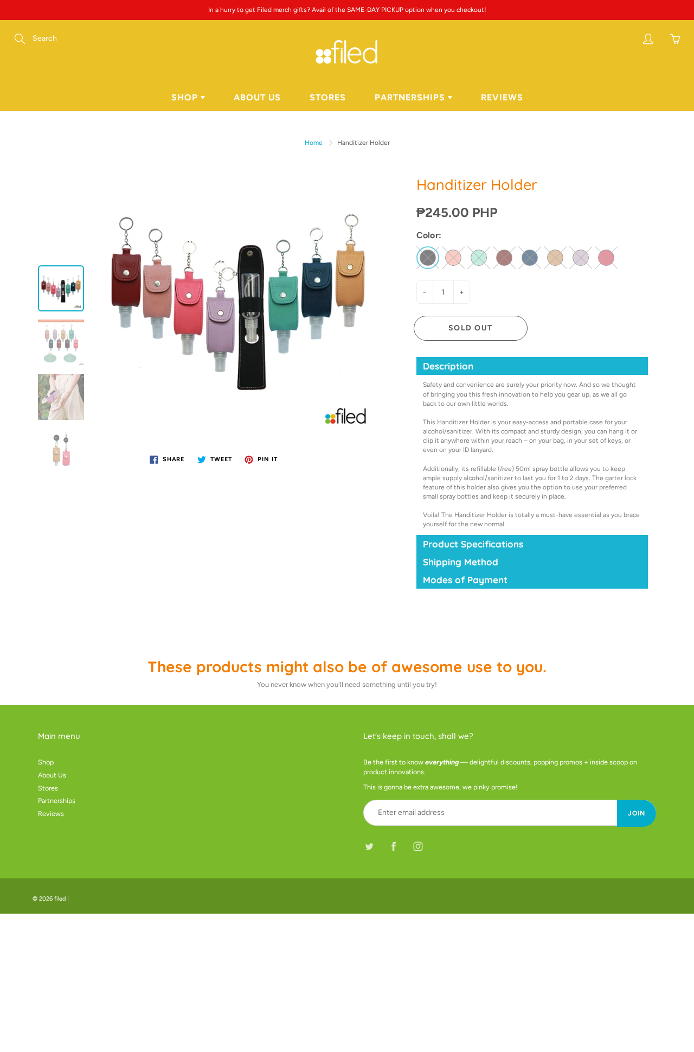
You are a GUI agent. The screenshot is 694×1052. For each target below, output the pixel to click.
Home (314, 142)
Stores (328, 97)
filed (60, 898)
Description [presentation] (448, 366)
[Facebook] (393, 846)
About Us (257, 97)
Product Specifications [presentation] (473, 544)
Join (636, 813)
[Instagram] (417, 846)
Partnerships (411, 97)
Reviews (502, 97)
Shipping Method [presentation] (460, 562)
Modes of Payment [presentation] (465, 579)
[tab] (532, 366)
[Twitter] (368, 846)
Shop (186, 97)
